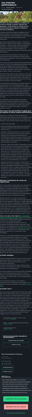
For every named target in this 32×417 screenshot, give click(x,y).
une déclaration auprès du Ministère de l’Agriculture (15, 217)
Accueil (3, 7)
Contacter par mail (16, 344)
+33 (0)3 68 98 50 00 (8, 367)
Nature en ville (19, 7)
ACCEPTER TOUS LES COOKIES (16, 399)
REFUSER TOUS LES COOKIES (16, 407)
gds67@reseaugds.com (24, 228)
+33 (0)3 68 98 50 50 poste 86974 (16, 340)
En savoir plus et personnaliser (16, 413)
